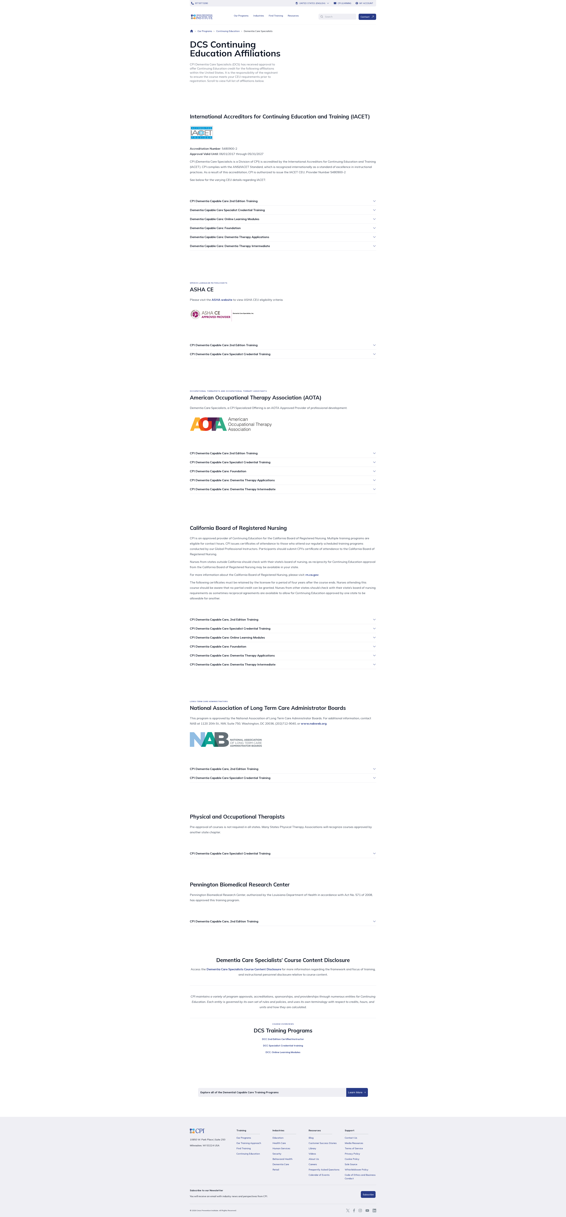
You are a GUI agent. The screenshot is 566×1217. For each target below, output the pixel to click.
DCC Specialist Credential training (283, 1045)
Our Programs (241, 15)
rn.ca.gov (312, 575)
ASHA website (222, 300)
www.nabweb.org (314, 723)
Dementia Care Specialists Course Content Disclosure (244, 969)
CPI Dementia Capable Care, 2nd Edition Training (224, 619)
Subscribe (368, 1194)
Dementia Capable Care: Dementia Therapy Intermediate (230, 246)
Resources (293, 15)
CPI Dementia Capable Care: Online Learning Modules (227, 637)
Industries (258, 15)
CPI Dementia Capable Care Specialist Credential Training (230, 354)
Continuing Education (228, 31)
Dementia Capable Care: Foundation (215, 228)
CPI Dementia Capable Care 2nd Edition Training (224, 201)
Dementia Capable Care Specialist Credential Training (227, 210)
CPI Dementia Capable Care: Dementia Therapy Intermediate (232, 489)
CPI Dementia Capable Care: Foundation (218, 471)
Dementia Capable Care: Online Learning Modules (224, 219)
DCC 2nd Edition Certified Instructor (283, 1039)
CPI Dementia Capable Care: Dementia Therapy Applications (232, 480)
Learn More (355, 1092)
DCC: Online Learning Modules (283, 1052)
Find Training (276, 15)
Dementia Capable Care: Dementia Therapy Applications (229, 237)
